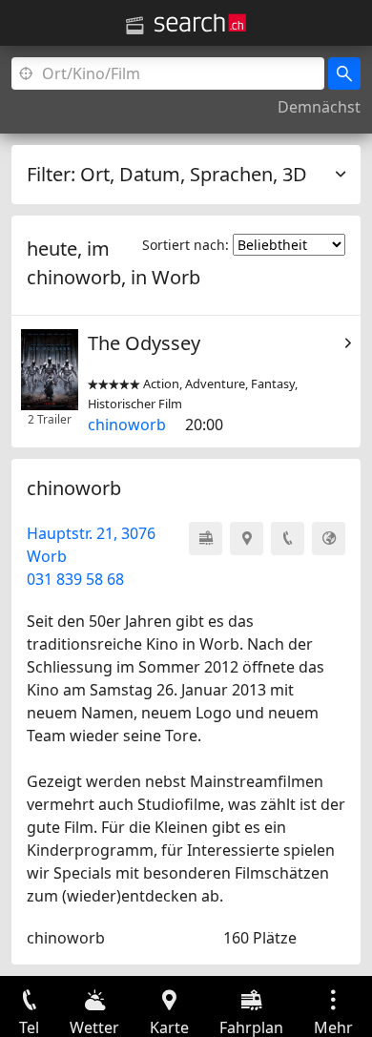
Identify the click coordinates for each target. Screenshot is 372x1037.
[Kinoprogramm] (134, 25)
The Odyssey (144, 343)
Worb (176, 277)
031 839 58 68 (75, 579)
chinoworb (127, 424)
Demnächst (319, 106)
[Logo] (200, 22)
